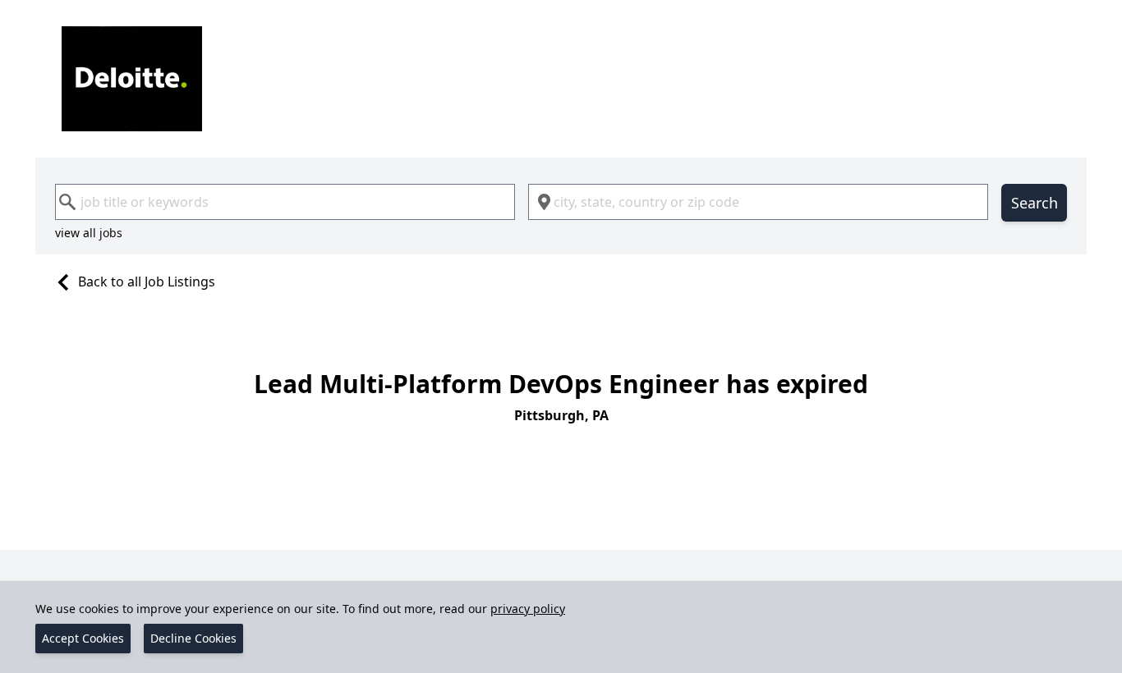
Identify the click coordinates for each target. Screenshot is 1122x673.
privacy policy (527, 608)
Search (1034, 203)
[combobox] (285, 202)
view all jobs (88, 232)
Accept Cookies (83, 638)
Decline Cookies (193, 638)
